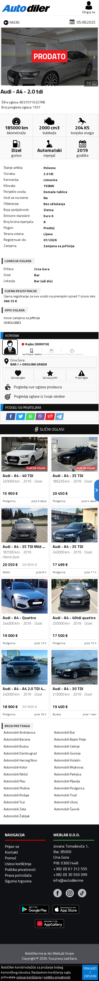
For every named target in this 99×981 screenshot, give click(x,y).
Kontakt (11, 852)
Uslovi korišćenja (18, 864)
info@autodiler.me (68, 880)
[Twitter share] (21, 416)
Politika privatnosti (20, 869)
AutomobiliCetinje (67, 746)
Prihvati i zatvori (90, 972)
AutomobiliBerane (17, 739)
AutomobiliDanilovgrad (20, 753)
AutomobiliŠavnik (67, 808)
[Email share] (50, 416)
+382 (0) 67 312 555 (70, 869)
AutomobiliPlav (14, 781)
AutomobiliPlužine (17, 788)
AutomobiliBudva (16, 746)
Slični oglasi (52, 429)
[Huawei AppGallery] (49, 924)
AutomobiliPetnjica (67, 774)
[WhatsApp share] (30, 416)
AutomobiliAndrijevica (19, 732)
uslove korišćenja (29, 977)
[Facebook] (57, 894)
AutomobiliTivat (65, 795)
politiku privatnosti (57, 977)
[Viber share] (40, 416)
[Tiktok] (82, 894)
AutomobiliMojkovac (69, 767)
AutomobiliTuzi (14, 802)
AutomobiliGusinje (67, 753)
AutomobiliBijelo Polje (70, 739)
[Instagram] (70, 894)
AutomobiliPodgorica (69, 788)
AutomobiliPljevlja (67, 781)
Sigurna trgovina (18, 881)
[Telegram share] (59, 416)
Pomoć (10, 858)
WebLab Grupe (63, 953)
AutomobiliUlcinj (66, 802)
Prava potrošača (18, 875)
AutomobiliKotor (15, 767)
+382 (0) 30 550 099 (70, 874)
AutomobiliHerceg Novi (20, 760)
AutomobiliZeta (15, 808)
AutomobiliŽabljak (17, 815)
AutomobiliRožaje (16, 795)
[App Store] (66, 910)
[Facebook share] (11, 416)
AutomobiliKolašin (67, 760)
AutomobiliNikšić (16, 774)
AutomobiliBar (64, 732)
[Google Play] (34, 910)
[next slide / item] (94, 57)
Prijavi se (12, 846)
